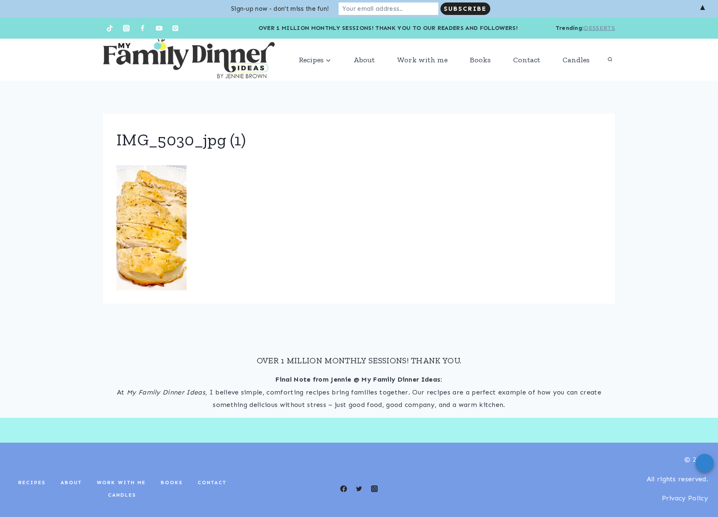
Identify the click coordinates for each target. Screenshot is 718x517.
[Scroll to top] (699, 485)
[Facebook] (142, 28)
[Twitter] (359, 488)
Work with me (422, 59)
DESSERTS (599, 28)
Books (480, 59)
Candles (576, 59)
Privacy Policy (685, 498)
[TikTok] (109, 28)
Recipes (32, 482)
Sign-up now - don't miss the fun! (280, 8)
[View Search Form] (610, 60)
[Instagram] (126, 28)
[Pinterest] (175, 28)
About (364, 59)
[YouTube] (159, 28)
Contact (526, 59)
